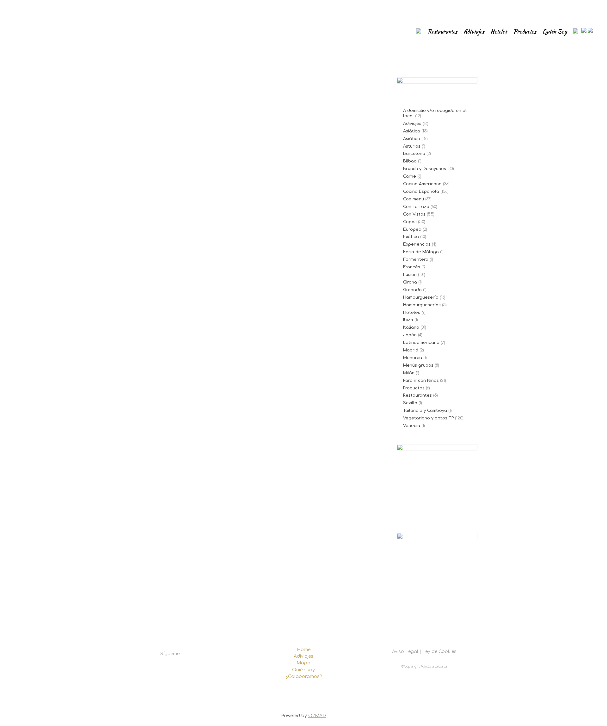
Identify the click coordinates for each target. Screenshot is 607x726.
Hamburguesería (420, 297)
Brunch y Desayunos (424, 169)
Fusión (410, 274)
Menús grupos (418, 365)
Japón (410, 335)
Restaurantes (417, 395)
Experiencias (417, 244)
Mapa (303, 663)
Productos (414, 388)
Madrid (410, 350)
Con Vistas (414, 214)
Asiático (411, 139)
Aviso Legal (405, 651)
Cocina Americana (422, 184)
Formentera (415, 259)
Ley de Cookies (439, 651)
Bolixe (147, 240)
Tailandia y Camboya (425, 410)
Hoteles (411, 312)
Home (303, 649)
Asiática (411, 131)
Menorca (412, 358)
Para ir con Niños (421, 380)
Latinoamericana (421, 342)
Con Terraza (416, 206)
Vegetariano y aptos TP (428, 418)
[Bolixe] (191, 164)
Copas (410, 222)
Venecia (411, 426)
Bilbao (410, 161)
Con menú (413, 199)
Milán (408, 373)
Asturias (411, 146)
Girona (410, 282)
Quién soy (303, 670)
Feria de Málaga (421, 252)
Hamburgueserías (422, 305)
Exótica (411, 237)
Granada (412, 290)
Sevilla (410, 403)
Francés (411, 267)
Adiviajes (412, 123)
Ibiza (408, 320)
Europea (412, 229)
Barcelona (414, 153)
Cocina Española (421, 191)
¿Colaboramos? (303, 676)
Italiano (411, 327)
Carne (409, 176)
